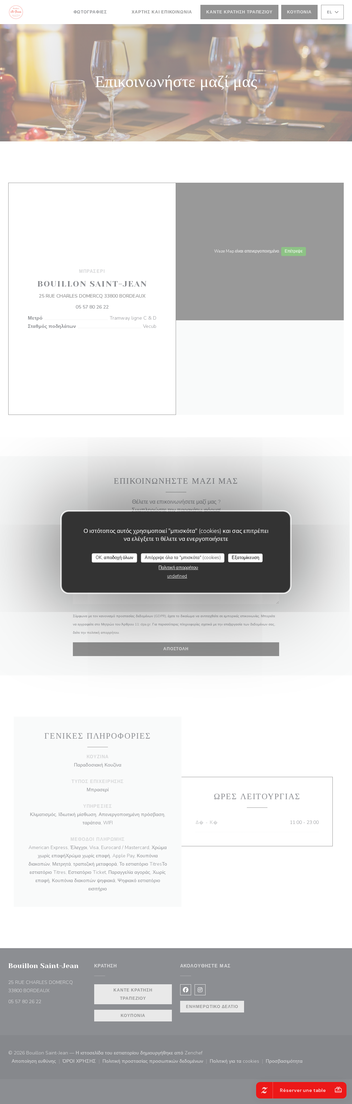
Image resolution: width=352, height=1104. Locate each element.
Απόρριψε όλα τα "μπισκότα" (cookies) (183, 558)
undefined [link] (177, 576)
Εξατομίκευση (245, 558)
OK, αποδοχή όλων (114, 558)
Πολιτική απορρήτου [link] (178, 568)
